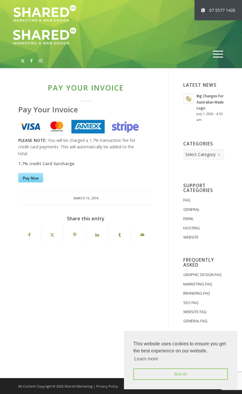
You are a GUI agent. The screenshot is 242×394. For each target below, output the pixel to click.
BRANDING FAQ (196, 293)
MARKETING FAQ (197, 284)
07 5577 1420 (222, 10)
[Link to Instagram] (40, 57)
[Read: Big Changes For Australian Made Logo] (188, 98)
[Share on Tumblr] (120, 234)
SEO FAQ (191, 302)
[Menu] (218, 54)
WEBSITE (191, 237)
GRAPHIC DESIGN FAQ (202, 274)
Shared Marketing (78, 386)
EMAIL (188, 218)
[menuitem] (218, 54)
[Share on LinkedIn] (97, 234)
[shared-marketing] (44, 13)
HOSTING (191, 228)
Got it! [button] (180, 374)
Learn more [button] (146, 358)
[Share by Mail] (142, 234)
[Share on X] (52, 234)
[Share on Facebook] (29, 234)
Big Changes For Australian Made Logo (210, 101)
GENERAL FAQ (195, 321)
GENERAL (191, 209)
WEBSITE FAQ (195, 311)
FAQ (186, 200)
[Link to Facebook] (31, 57)
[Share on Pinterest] (74, 234)
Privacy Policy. (107, 386)
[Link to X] (22, 57)
